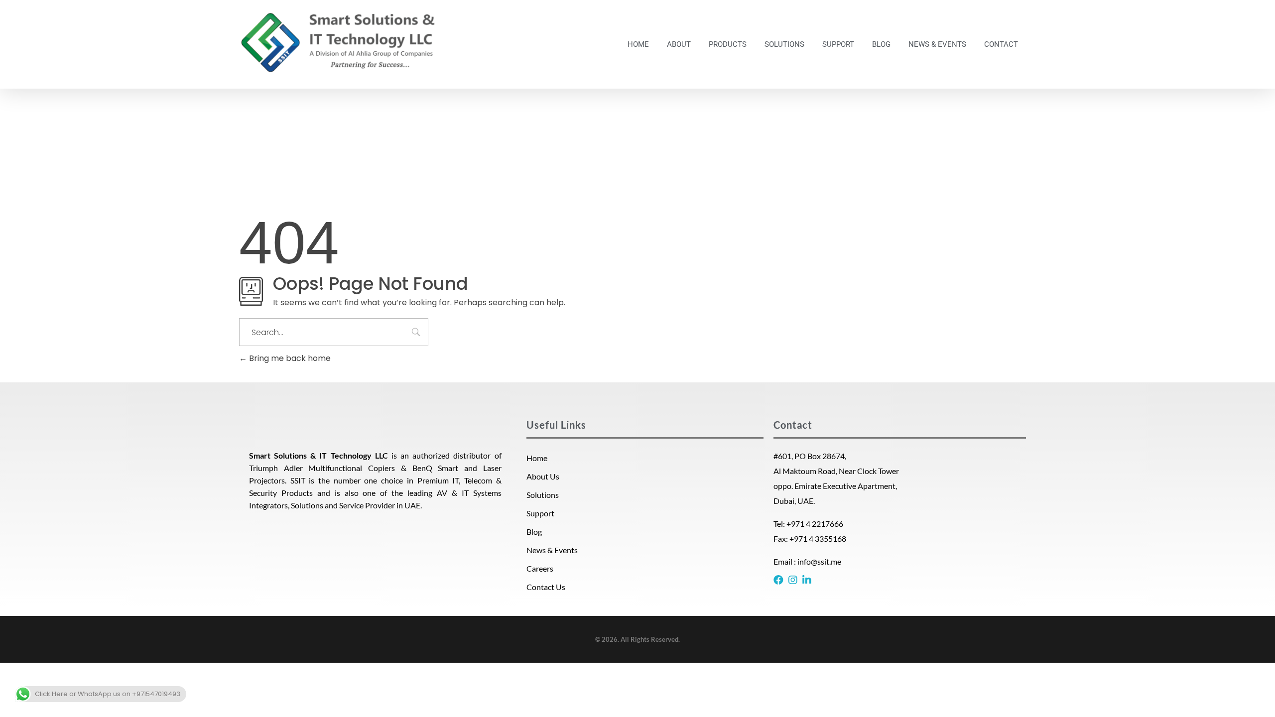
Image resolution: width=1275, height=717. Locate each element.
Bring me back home (289, 358)
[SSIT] (338, 42)
